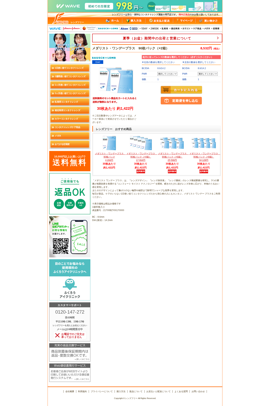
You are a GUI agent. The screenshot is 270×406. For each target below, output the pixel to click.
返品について (136, 391)
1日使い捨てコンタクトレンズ (69, 68)
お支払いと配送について (158, 391)
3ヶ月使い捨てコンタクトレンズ (70, 93)
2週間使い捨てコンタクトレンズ (70, 76)
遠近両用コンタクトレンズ (67, 110)
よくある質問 (181, 391)
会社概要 (69, 391)
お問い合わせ (198, 391)
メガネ (58, 135)
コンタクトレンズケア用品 (67, 127)
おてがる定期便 (62, 144)
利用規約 (82, 391)
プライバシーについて (102, 391)
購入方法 (121, 391)
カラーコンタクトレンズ (66, 118)
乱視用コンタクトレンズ (66, 102)
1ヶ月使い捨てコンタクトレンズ (70, 85)
